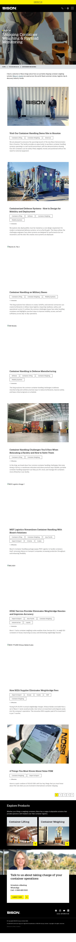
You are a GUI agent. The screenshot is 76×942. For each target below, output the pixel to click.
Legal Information (63, 913)
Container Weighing (29, 66)
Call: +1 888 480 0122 (19, 890)
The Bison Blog (14, 66)
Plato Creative (16, 926)
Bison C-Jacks (18, 76)
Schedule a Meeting (19, 885)
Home (4, 66)
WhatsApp (15, 888)
